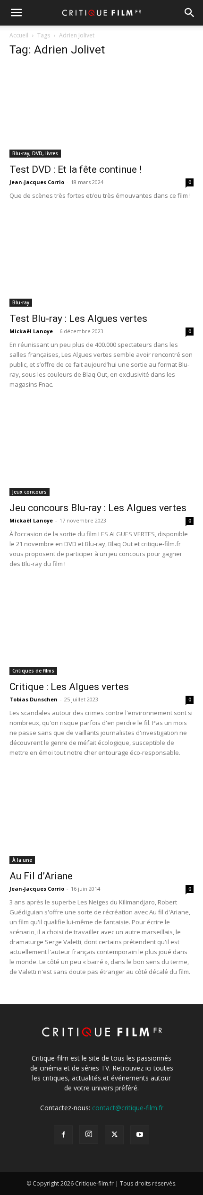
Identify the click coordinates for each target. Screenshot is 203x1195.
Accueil (18, 35)
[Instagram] (88, 1134)
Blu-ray (20, 302)
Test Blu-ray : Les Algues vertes (78, 318)
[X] (114, 1134)
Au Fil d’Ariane (41, 876)
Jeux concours (29, 491)
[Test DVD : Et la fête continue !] (101, 112)
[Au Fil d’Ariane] (101, 818)
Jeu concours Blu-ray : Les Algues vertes (97, 507)
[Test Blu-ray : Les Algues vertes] (101, 261)
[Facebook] (63, 1134)
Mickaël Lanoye (31, 331)
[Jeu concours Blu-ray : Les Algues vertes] (101, 450)
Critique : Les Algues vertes (69, 686)
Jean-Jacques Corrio (36, 182)
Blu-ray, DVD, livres (35, 153)
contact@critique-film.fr (127, 1107)
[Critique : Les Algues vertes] (101, 629)
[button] (16, 13)
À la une (22, 860)
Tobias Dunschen (33, 699)
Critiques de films (33, 670)
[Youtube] (139, 1134)
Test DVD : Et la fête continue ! (75, 169)
